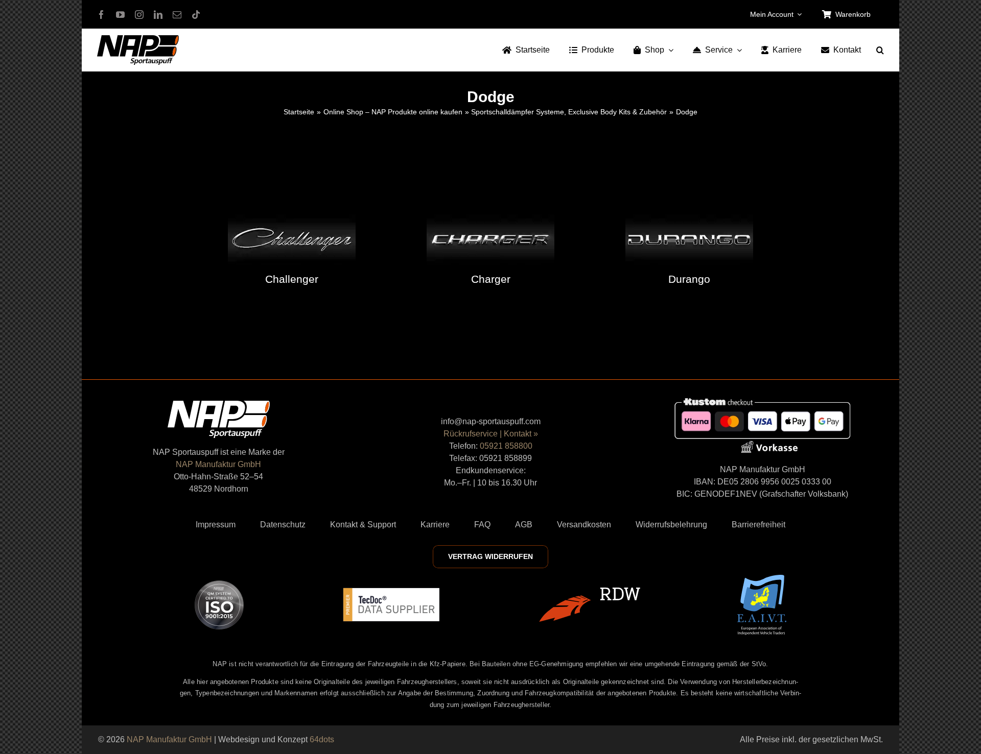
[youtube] (120, 14)
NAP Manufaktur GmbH (218, 464)
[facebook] (101, 14)
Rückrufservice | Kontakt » (490, 433)
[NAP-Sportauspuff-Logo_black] (138, 39)
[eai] (761, 578)
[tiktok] (196, 14)
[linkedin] (158, 14)
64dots (322, 739)
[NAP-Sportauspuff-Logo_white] (219, 404)
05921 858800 (506, 446)
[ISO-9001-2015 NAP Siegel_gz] (219, 584)
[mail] (177, 14)
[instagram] (139, 14)
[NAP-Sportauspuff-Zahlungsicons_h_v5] (762, 400)
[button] (880, 50)
